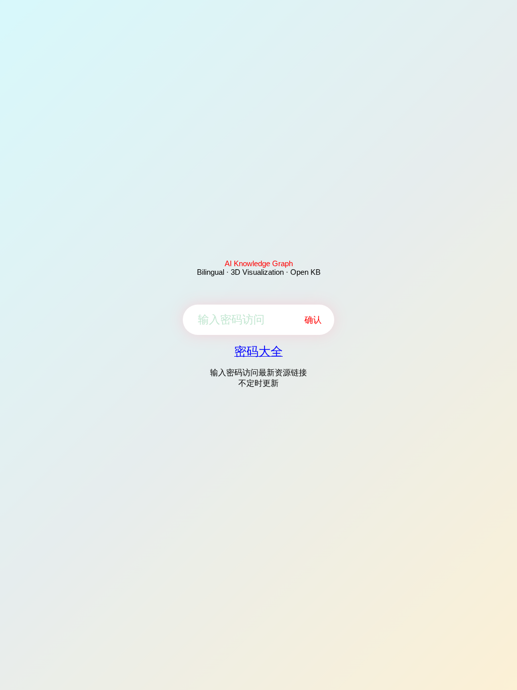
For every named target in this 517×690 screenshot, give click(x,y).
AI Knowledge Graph (259, 263)
